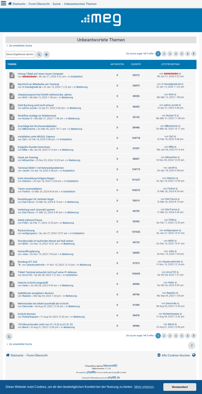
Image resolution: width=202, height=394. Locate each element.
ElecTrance (28, 202)
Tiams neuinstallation (30, 188)
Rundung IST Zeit (27, 261)
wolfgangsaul (29, 233)
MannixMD (110, 365)
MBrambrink (28, 129)
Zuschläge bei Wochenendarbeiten (37, 126)
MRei (24, 149)
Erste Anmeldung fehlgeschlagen (36, 178)
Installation (77, 76)
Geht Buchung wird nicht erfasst (36, 105)
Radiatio (26, 296)
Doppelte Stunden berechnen (34, 147)
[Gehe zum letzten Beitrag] (180, 73)
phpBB (91, 372)
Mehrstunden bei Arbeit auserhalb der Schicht (43, 303)
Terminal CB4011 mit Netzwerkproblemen (41, 167)
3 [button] (170, 54)
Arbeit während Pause (30, 220)
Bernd (25, 327)
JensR (25, 170)
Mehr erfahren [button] (144, 386)
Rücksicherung (26, 230)
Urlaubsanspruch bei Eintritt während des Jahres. (45, 94)
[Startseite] (101, 20)
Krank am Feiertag (28, 157)
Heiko (25, 285)
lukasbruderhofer (35, 264)
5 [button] (181, 54)
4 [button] (176, 54)
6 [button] (187, 54)
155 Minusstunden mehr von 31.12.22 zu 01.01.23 (45, 324)
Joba (25, 254)
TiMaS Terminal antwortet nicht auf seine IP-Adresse (47, 272)
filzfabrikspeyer (30, 316)
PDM (24, 223)
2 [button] (164, 54)
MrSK (25, 243)
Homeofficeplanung (29, 251)
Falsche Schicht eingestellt (33, 282)
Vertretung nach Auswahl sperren (36, 209)
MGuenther (28, 160)
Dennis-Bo (27, 306)
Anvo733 (27, 275)
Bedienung (82, 87)
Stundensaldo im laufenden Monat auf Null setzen (45, 240)
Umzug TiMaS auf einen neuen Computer (40, 73)
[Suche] (39, 54)
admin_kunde (29, 108)
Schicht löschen (27, 313)
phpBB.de (114, 377)
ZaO (24, 139)
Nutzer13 (27, 118)
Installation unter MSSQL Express (36, 136)
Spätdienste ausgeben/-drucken (36, 293)
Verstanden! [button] (180, 386)
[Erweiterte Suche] (46, 54)
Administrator (29, 76)
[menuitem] (173, 355)
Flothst (26, 191)
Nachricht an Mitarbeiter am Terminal (38, 84)
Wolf (24, 97)
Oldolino (26, 181)
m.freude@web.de (31, 87)
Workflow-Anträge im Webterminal (37, 115)
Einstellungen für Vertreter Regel (36, 199)
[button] (193, 54)
